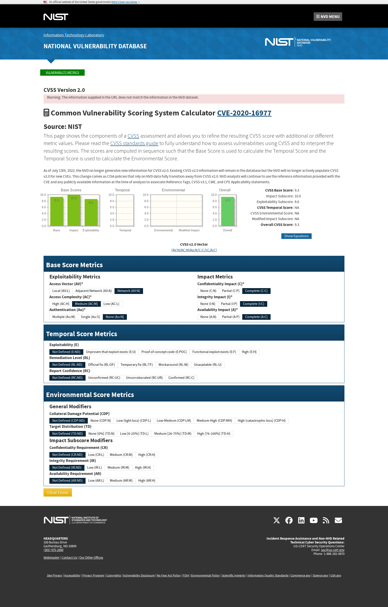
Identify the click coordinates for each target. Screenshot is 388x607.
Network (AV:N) (128, 291)
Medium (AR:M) (121, 480)
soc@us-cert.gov (332, 550)
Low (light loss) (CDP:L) (134, 420)
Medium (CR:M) (121, 454)
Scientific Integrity (234, 575)
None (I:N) (207, 304)
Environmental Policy (205, 575)
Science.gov (320, 575)
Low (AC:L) (111, 304)
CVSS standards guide (134, 143)
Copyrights (113, 575)
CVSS (133, 135)
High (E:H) (249, 352)
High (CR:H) (146, 454)
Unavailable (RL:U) (208, 364)
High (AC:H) (60, 304)
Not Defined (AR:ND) (67, 480)
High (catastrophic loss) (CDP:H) (262, 420)
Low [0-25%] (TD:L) (134, 433)
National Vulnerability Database (95, 46)
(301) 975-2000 (53, 550)
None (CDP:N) (100, 420)
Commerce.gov (301, 575)
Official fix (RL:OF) (101, 364)
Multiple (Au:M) (63, 317)
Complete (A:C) (256, 317)
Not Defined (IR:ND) (67, 467)
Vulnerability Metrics (62, 72)
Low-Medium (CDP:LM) (174, 420)
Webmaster (51, 557)
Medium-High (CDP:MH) (214, 420)
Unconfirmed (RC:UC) (104, 377)
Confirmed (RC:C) (181, 377)
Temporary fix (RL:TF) (137, 364)
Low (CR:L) (96, 454)
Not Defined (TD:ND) (67, 433)
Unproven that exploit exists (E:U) (111, 352)
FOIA (186, 575)
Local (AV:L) (61, 291)
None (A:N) (208, 317)
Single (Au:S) (90, 317)
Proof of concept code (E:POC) (164, 352)
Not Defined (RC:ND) (67, 377)
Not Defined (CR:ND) (67, 454)
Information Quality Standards (268, 575)
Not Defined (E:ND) (66, 352)
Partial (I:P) (229, 304)
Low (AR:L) (96, 480)
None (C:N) (208, 291)
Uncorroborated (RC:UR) (144, 377)
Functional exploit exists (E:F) (214, 352)
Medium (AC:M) (86, 304)
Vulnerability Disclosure (139, 575)
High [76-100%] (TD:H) (213, 433)
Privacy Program (93, 575)
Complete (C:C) (256, 291)
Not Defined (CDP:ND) (68, 420)
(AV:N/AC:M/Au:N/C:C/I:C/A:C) (194, 250)
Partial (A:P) (231, 317)
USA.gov (335, 575)
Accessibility (72, 575)
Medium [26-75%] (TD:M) (173, 433)
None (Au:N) (115, 317)
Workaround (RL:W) (173, 364)
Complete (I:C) (253, 304)
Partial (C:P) (231, 291)
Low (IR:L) (94, 467)
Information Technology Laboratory (74, 35)
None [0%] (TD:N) (101, 433)
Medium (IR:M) (118, 467)
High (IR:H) (143, 467)
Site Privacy (54, 575)
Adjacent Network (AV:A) (93, 291)
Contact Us (69, 557)
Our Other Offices (91, 558)
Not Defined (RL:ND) (67, 364)
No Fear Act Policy (169, 575)
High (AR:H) (146, 480)
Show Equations (296, 236)
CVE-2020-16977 (244, 113)
